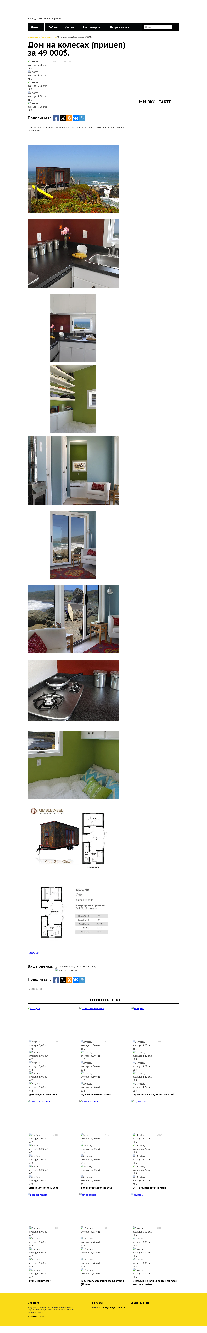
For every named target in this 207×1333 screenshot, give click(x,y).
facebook (133, 1309)
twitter (149, 1309)
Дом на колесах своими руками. (149, 1187)
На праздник (92, 27)
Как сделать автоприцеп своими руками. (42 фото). (102, 1282)
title (40, 9)
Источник (33, 952)
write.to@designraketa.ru (112, 1307)
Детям (69, 27)
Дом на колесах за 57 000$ (43, 1187)
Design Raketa (34, 37)
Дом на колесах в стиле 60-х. (96, 1187)
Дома (34, 27)
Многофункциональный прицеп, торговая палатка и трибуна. (155, 1282)
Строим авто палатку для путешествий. (154, 1094)
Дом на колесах (49, 37)
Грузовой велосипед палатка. (96, 1094)
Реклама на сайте (36, 1316)
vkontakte (141, 1309)
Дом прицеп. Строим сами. (43, 1094)
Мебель (53, 27)
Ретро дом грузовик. (40, 1281)
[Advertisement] (124, 12)
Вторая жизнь (119, 27)
